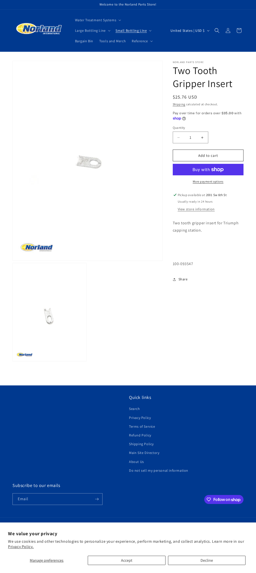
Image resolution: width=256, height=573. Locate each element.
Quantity (179, 128)
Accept (126, 560)
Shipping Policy (141, 444)
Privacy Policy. (21, 546)
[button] (97, 20)
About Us (136, 461)
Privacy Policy (140, 417)
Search (134, 408)
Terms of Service (142, 426)
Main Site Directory (144, 452)
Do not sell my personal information (158, 470)
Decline (206, 560)
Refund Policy (140, 435)
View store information (196, 209)
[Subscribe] (96, 499)
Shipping (179, 104)
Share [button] (183, 279)
